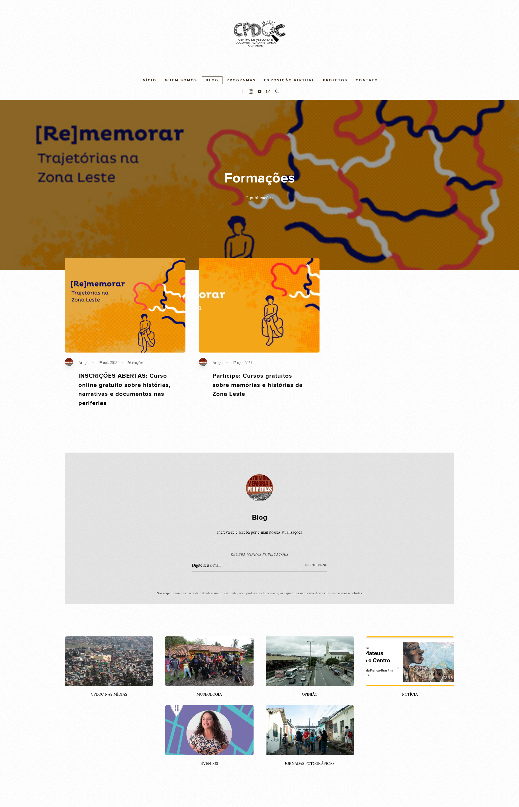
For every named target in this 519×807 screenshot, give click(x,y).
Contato (367, 80)
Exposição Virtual (289, 80)
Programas (241, 80)
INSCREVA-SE (316, 565)
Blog (212, 80)
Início (149, 80)
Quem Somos (181, 80)
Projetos (335, 80)
